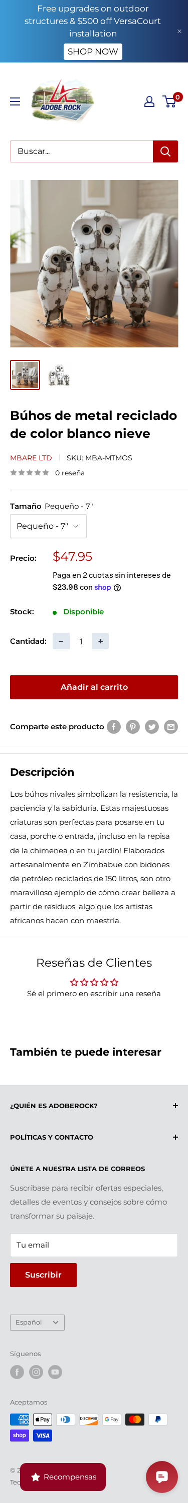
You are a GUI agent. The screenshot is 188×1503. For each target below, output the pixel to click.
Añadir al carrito (94, 687)
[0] (169, 101)
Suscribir (43, 1275)
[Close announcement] (179, 31)
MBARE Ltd (31, 457)
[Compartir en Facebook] (114, 726)
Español (29, 1322)
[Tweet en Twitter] (152, 726)
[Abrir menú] (15, 101)
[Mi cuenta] (149, 101)
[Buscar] (165, 151)
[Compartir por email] (171, 726)
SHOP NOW (93, 51)
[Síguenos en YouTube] (55, 1372)
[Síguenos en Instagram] (36, 1372)
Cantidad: (28, 641)
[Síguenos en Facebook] (17, 1372)
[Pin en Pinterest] (133, 726)
